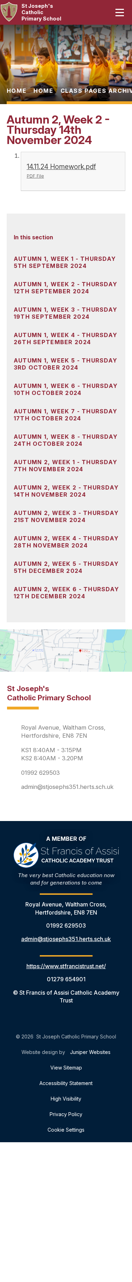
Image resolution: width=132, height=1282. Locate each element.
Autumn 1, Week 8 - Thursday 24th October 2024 (66, 440)
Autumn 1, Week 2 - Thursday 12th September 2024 (66, 288)
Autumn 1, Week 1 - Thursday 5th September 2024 (65, 262)
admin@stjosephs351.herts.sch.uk (67, 786)
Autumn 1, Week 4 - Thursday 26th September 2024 (66, 338)
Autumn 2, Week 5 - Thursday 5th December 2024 (66, 567)
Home (16, 90)
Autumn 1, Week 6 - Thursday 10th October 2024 (66, 389)
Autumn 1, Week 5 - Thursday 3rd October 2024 (66, 364)
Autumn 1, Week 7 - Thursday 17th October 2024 (66, 415)
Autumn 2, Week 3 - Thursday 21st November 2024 (66, 516)
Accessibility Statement (66, 1083)
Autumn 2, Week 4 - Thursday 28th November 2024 (66, 542)
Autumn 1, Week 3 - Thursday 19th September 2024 (66, 313)
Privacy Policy (66, 1114)
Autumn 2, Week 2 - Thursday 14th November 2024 (66, 491)
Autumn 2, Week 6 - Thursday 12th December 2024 (66, 593)
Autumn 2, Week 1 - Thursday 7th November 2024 (66, 466)
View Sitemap (66, 1068)
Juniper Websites (90, 1052)
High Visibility (66, 1099)
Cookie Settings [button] (66, 1130)
